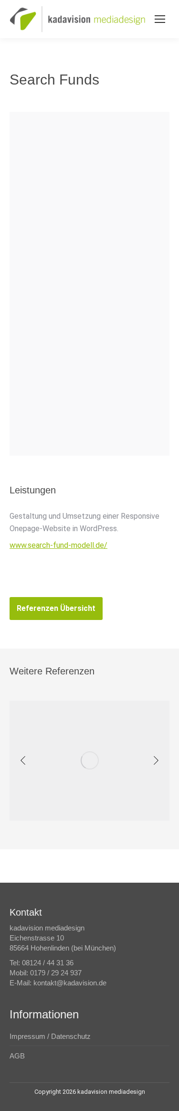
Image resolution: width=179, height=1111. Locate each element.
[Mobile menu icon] (159, 19)
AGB (17, 1056)
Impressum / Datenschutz (50, 1036)
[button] (23, 760)
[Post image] (89, 761)
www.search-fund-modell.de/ (58, 545)
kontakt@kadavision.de (69, 983)
